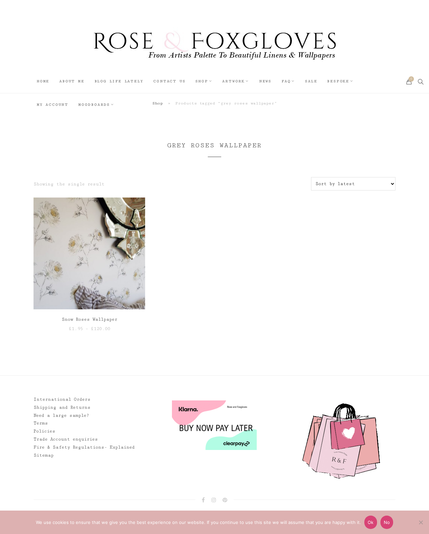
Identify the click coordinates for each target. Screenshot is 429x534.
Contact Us (169, 81)
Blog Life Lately (119, 81)
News (265, 81)
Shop (201, 81)
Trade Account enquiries (66, 439)
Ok (371, 522)
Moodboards (94, 104)
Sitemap (44, 455)
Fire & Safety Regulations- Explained (84, 447)
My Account (52, 104)
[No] (420, 522)
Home (43, 81)
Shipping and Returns (62, 407)
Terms (41, 423)
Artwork (233, 81)
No (387, 522)
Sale (311, 81)
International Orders (62, 399)
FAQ (286, 81)
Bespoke (338, 81)
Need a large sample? (61, 415)
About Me (71, 81)
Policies (44, 431)
